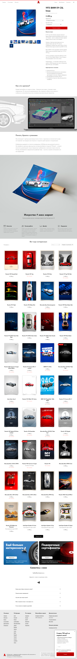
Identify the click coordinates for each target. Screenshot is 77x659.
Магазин (16, 2)
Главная (4, 2)
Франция (27, 621)
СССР (26, 619)
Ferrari (15, 619)
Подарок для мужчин (53, 615)
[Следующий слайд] (41, 23)
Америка (27, 615)
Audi (15, 615)
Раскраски (6, 625)
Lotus (15, 631)
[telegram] (73, 2)
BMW (15, 633)
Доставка (51, 621)
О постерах (10, 2)
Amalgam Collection (39, 615)
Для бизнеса (61, 2)
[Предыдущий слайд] (11, 23)
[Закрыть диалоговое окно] (74, 631)
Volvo (15, 642)
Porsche (15, 617)
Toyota (15, 636)
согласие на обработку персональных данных (64, 650)
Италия (26, 623)
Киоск (56, 2)
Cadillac (15, 640)
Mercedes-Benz (17, 623)
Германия (27, 625)
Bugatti (15, 634)
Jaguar (15, 625)
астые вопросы (53, 619)
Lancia (15, 638)
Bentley (15, 627)
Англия (26, 617)
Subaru (15, 629)
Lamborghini (16, 621)
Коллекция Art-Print (53, 627)
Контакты (68, 2)
